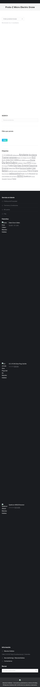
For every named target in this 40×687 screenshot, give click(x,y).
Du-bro (6, 162)
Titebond (9, 179)
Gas (15, 165)
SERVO (20, 176)
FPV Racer (5, 166)
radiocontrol (15, 173)
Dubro (13, 162)
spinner (33, 176)
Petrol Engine (32, 171)
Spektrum (27, 176)
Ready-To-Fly (25, 174)
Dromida (27, 160)
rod (12, 176)
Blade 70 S (20, 158)
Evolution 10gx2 (22, 163)
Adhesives (16, 155)
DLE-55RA (14, 160)
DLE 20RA (22, 160)
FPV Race (33, 163)
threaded (4, 179)
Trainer (14, 179)
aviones (13, 157)
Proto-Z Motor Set (20, 57)
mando (15, 171)
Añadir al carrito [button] (20, 65)
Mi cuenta (7, 209)
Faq (5, 214)
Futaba (10, 166)
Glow (17, 168)
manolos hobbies (22, 171)
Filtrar (4, 140)
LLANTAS (11, 171)
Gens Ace (12, 168)
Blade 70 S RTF (27, 158)
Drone (32, 160)
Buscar (36, 120)
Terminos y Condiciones (11, 205)
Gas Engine (23, 165)
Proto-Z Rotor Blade (20, 100)
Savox (15, 176)
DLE (34, 157)
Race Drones (5, 173)
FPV (29, 163)
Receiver (32, 174)
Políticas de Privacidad (10, 201)
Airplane (23, 154)
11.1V (4, 155)
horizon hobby (26, 168)
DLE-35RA (6, 160)
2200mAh (9, 155)
